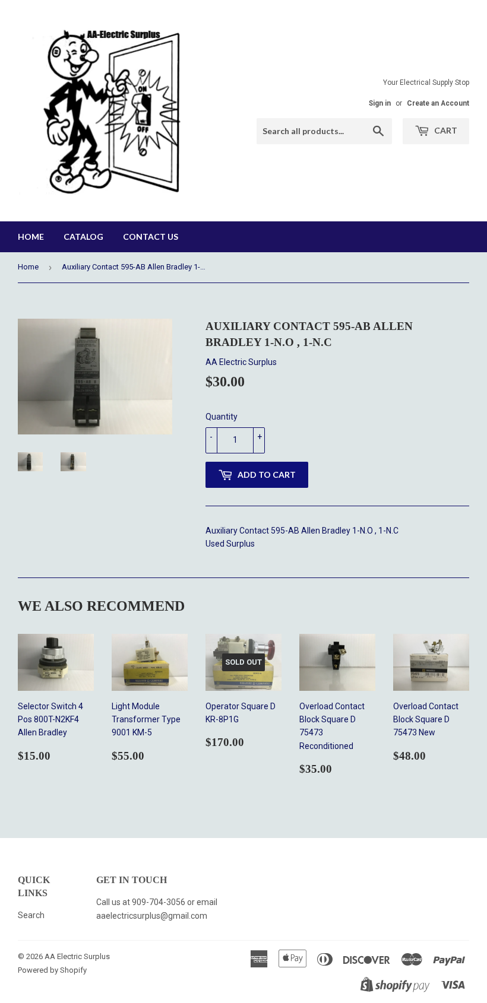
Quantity (221, 416)
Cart (444, 130)
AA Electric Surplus (77, 956)
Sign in (380, 103)
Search (31, 915)
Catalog (83, 236)
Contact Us (150, 236)
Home (31, 236)
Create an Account (438, 103)
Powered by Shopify (52, 970)
